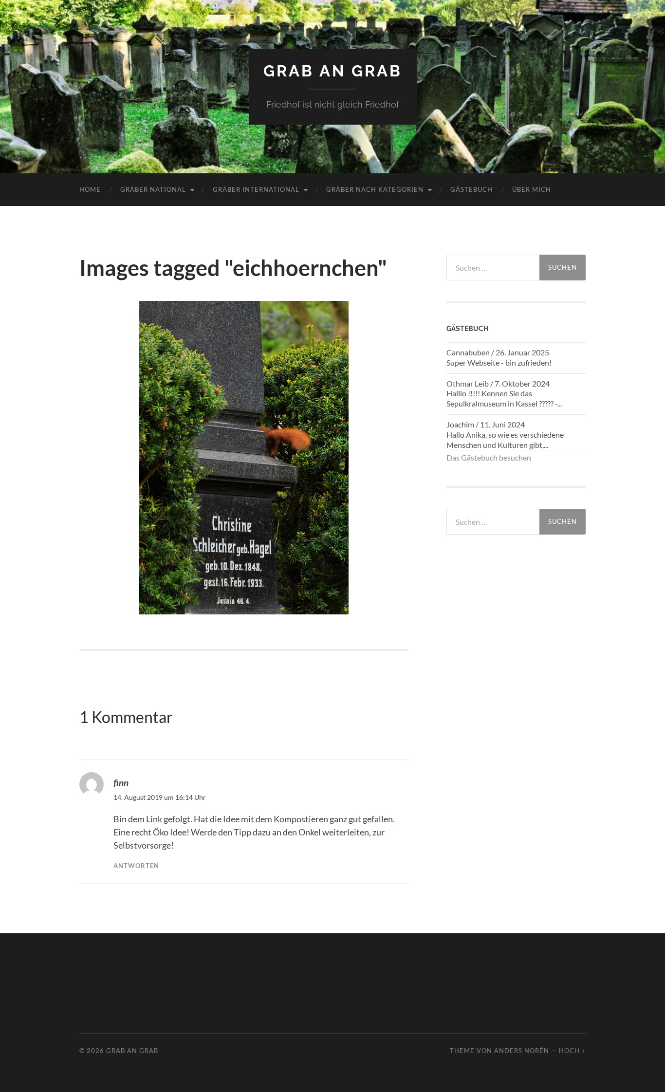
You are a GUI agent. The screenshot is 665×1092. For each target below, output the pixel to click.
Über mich (531, 189)
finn (121, 782)
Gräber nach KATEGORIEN (375, 189)
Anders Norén (521, 1051)
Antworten (136, 866)
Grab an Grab (332, 71)
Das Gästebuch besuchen (488, 457)
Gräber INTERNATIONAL (256, 189)
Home (90, 189)
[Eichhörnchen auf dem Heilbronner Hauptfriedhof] (243, 457)
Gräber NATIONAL (153, 189)
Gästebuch (471, 189)
